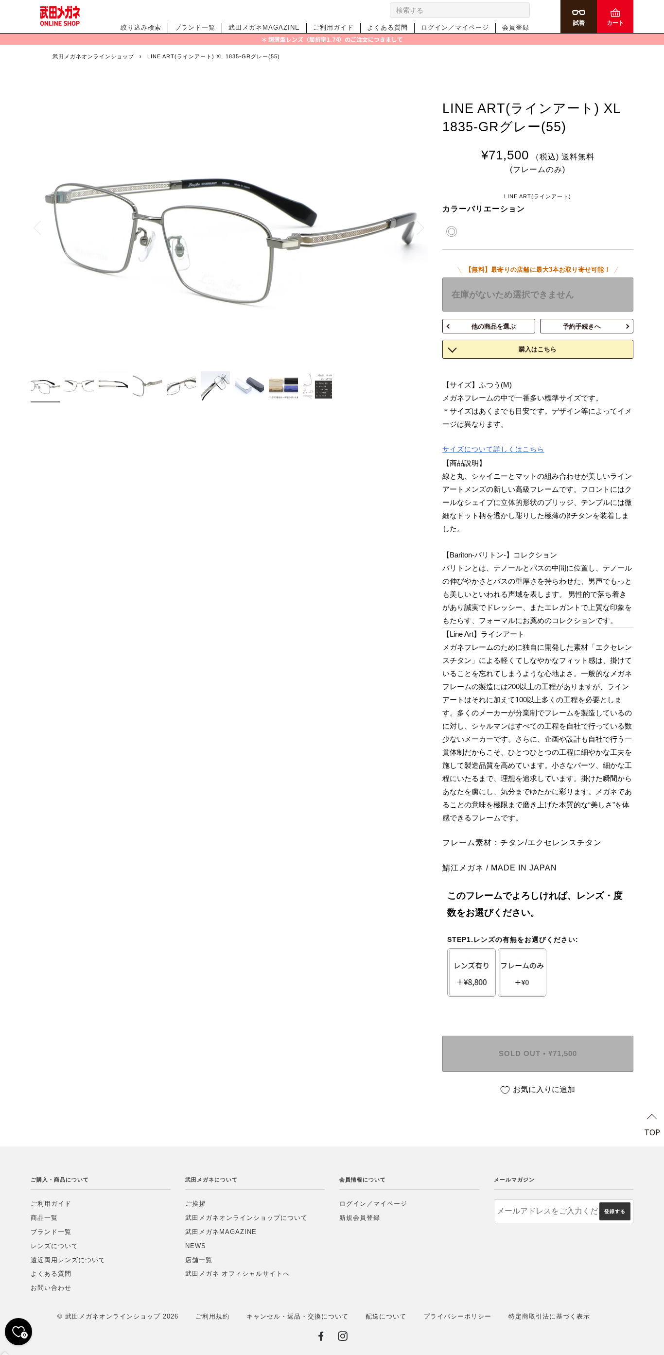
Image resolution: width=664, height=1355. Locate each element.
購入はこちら (538, 349)
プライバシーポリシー (457, 1316)
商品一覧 (44, 1217)
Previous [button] (43, 227)
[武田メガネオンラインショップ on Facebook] (321, 1338)
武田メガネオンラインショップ (93, 56)
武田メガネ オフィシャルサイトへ (237, 1273)
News (195, 1246)
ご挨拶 (195, 1203)
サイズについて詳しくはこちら (493, 449)
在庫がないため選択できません (513, 294)
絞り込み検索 (141, 27)
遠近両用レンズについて (68, 1260)
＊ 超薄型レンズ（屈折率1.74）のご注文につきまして (332, 39)
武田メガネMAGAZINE (264, 27)
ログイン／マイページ (455, 27)
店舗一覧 (198, 1260)
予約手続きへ (582, 326)
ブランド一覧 (195, 27)
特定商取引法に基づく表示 (549, 1316)
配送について (386, 1316)
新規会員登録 (359, 1217)
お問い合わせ (51, 1287)
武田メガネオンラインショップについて (246, 1217)
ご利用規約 (212, 1316)
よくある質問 (387, 27)
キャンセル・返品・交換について (297, 1316)
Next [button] (415, 227)
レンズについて (54, 1246)
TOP (652, 1132)
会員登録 (515, 27)
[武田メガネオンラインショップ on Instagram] (343, 1338)
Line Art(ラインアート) (537, 196)
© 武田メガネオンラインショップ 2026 (117, 1316)
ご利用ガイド (333, 27)
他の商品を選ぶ (494, 326)
